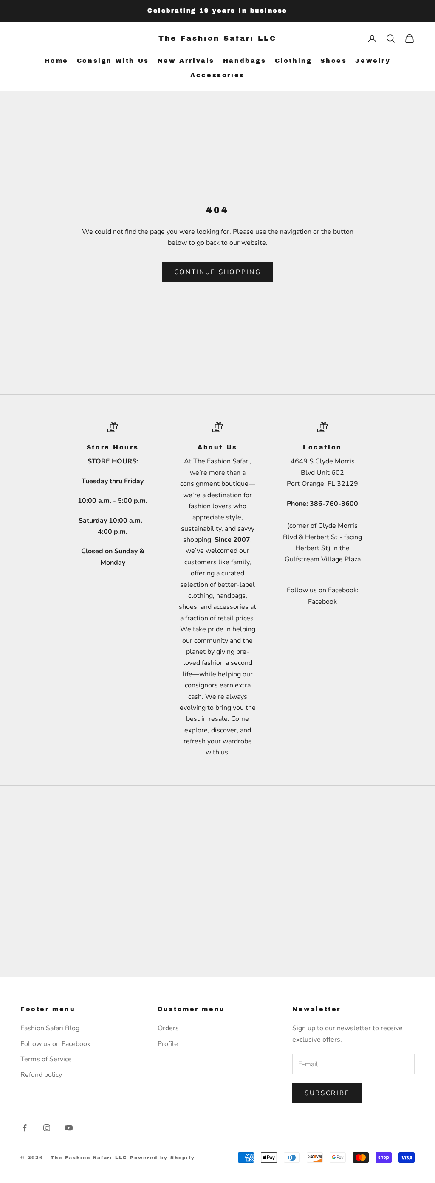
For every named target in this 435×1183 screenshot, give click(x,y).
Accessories (217, 75)
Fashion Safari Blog (49, 1028)
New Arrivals (186, 60)
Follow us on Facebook (55, 1043)
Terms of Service (46, 1059)
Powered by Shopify (162, 1157)
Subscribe (327, 1093)
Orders (168, 1028)
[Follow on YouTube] (69, 1128)
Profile (168, 1043)
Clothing (293, 60)
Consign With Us (113, 60)
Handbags (244, 60)
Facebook (322, 601)
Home (56, 60)
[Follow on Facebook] (24, 1128)
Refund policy (41, 1074)
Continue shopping (217, 272)
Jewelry (372, 60)
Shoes (333, 60)
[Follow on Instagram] (46, 1128)
